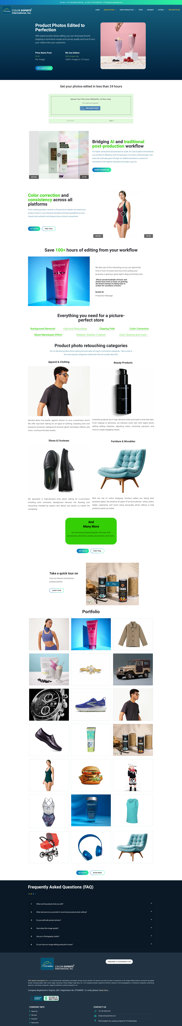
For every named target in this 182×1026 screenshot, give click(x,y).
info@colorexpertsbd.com (114, 2)
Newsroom (35, 1022)
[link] (123, 45)
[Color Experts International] (17, 10)
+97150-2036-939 (104, 1011)
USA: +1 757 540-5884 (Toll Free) (72, 2)
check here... (104, 990)
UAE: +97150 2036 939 (94, 2)
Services (34, 1015)
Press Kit (34, 1019)
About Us (34, 1011)
